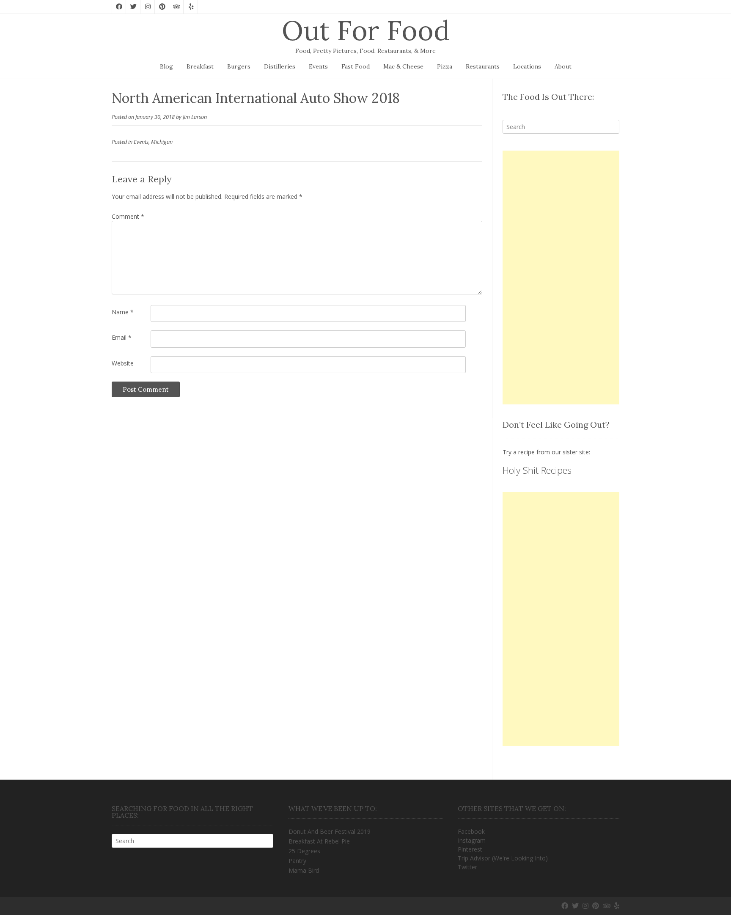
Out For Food (366, 30)
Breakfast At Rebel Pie (319, 841)
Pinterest (470, 849)
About (563, 66)
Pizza (444, 66)
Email (122, 337)
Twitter (467, 867)
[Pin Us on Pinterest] (162, 7)
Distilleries (279, 66)
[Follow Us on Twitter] (133, 7)
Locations (527, 66)
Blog (166, 66)
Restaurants (483, 66)
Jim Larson (195, 117)
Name (123, 312)
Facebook (471, 831)
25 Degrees (304, 851)
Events (318, 66)
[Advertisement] (561, 277)
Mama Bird (304, 870)
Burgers (238, 66)
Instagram (472, 840)
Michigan (162, 142)
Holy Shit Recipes (537, 470)
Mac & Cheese (403, 66)
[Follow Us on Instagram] (147, 7)
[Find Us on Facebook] (119, 7)
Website (123, 363)
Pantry (297, 861)
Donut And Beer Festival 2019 (330, 831)
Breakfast (200, 66)
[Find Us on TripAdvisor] (176, 7)
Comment (128, 216)
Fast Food (355, 66)
